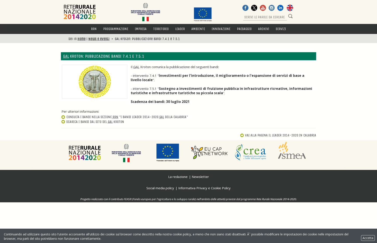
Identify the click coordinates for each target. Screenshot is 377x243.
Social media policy (160, 188)
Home (81, 39)
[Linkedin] (280, 8)
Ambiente (198, 29)
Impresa (141, 29)
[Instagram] (271, 8)
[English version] (289, 8)
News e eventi (99, 39)
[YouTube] (262, 8)
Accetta (368, 238)
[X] (254, 8)
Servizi (281, 29)
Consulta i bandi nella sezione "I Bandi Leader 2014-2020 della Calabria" (127, 117)
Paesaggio (244, 29)
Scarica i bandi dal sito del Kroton (95, 122)
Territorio (161, 29)
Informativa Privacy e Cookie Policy (204, 188)
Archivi (263, 29)
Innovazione (221, 29)
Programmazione (115, 29)
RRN (94, 29)
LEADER (180, 29)
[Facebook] (245, 8)
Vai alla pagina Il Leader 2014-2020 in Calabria (280, 135)
